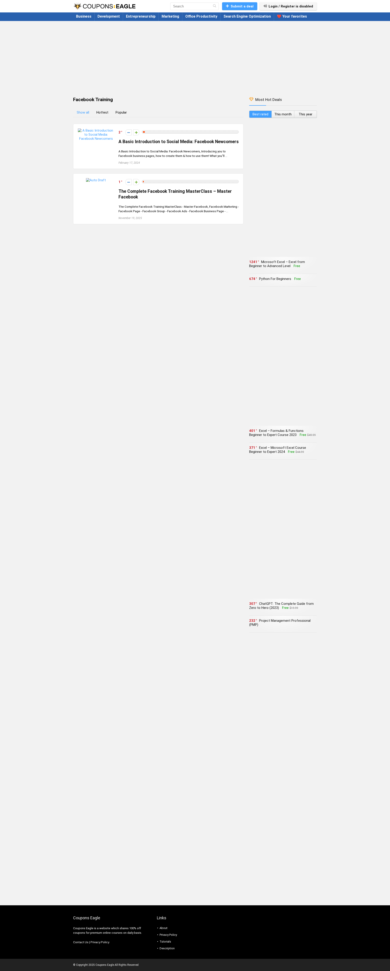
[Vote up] (136, 132)
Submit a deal (242, 6)
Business (83, 16)
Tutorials (165, 941)
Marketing (170, 16)
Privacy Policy (100, 942)
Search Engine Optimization (247, 16)
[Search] (214, 6)
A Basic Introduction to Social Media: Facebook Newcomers (178, 141)
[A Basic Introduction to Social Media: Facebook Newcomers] (96, 130)
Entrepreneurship (141, 16)
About (163, 928)
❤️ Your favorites (292, 16)
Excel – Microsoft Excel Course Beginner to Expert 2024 (277, 450)
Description (167, 948)
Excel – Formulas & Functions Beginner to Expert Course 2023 (276, 433)
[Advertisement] (195, 56)
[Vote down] (128, 132)
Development (109, 16)
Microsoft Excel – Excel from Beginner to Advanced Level (277, 264)
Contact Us (80, 942)
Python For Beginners (275, 279)
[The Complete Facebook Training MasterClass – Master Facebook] (96, 180)
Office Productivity (201, 16)
